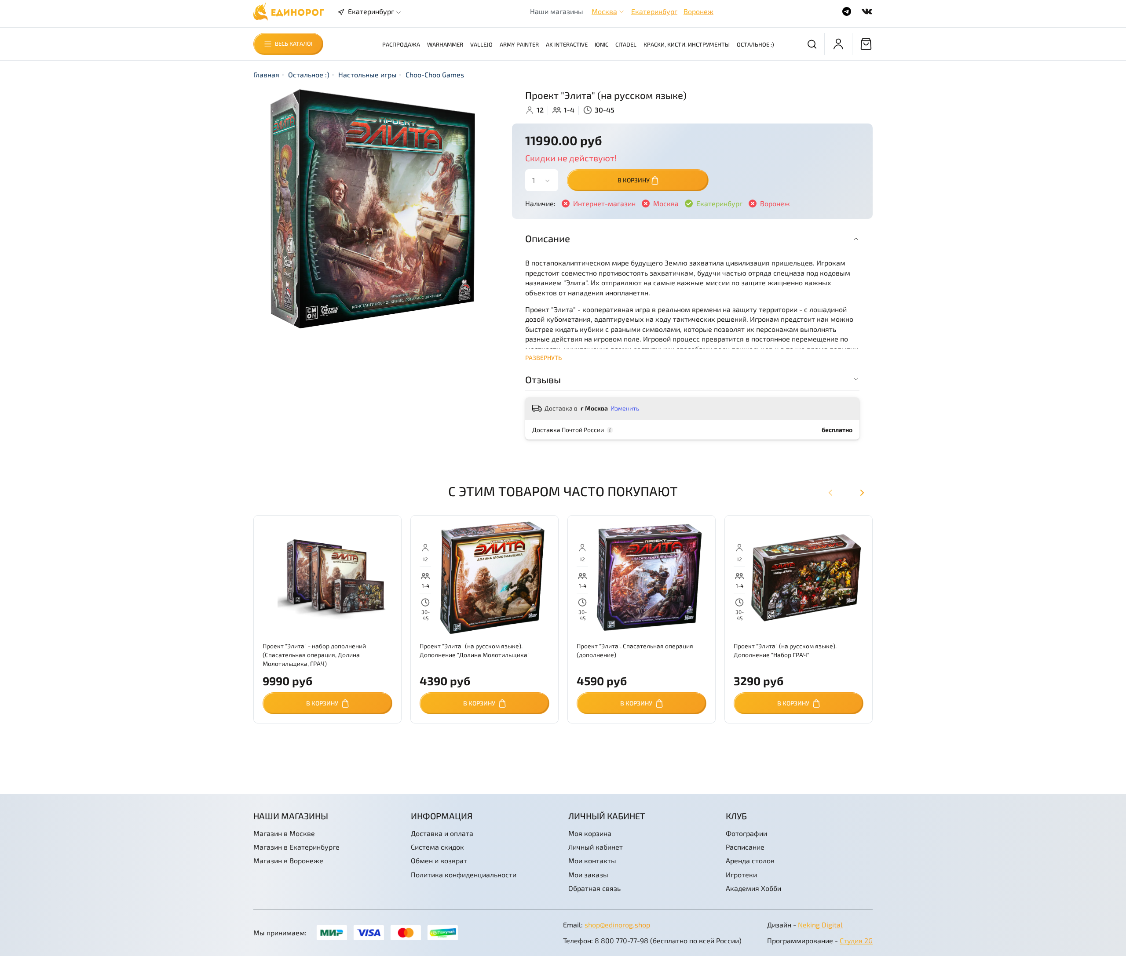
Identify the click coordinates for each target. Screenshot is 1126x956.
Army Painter (519, 44)
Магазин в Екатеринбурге (296, 847)
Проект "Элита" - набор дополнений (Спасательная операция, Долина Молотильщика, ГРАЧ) (314, 654)
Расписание (745, 847)
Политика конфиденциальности (463, 874)
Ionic (601, 44)
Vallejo (481, 44)
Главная (266, 74)
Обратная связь (594, 888)
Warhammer (445, 44)
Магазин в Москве (284, 833)
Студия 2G (856, 940)
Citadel (625, 44)
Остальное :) (755, 44)
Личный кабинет (595, 847)
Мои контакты (592, 860)
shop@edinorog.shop (617, 924)
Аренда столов (750, 860)
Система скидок (437, 847)
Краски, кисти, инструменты (686, 44)
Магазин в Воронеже (288, 860)
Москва (604, 11)
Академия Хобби (753, 888)
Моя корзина (589, 833)
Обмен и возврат (439, 860)
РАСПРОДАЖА (401, 44)
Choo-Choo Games (435, 74)
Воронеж (698, 11)
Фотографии (746, 833)
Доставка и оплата (442, 833)
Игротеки (741, 874)
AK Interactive (567, 44)
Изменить (625, 408)
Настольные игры (367, 74)
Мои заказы (588, 874)
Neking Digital (820, 924)
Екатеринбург (654, 11)
